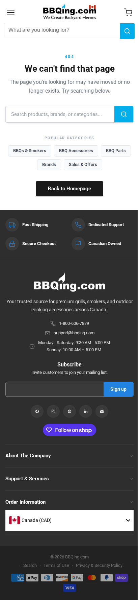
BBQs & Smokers (29, 150)
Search (30, 565)
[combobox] (62, 30)
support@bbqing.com (74, 332)
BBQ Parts (116, 150)
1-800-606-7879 (74, 323)
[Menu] (11, 12)
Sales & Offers (83, 164)
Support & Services (27, 479)
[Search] (127, 31)
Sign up (118, 389)
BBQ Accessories (76, 150)
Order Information (25, 502)
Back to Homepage (69, 189)
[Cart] (128, 12)
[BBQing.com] (69, 282)
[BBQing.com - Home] (69, 11)
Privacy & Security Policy (99, 565)
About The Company (28, 456)
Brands (49, 164)
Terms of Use (56, 565)
